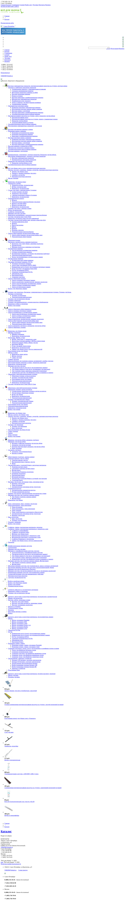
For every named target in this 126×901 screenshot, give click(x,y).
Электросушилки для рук (20, 460)
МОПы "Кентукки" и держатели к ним (24, 339)
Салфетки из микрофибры (20, 530)
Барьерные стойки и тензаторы (18, 591)
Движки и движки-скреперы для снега (24, 173)
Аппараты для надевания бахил (22, 451)
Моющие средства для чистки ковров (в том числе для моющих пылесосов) (32, 571)
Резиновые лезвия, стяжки (16, 643)
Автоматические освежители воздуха (23, 490)
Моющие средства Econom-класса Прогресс (22, 569)
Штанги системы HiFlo (19, 203)
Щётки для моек (13, 675)
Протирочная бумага (18, 475)
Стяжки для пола (13, 359)
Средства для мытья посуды (17, 577)
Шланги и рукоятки (14, 606)
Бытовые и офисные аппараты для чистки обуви (27, 443)
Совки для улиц (17, 357)
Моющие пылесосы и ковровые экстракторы (26, 247)
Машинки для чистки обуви (17, 441)
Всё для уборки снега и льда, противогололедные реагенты (26, 168)
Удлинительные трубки (15, 608)
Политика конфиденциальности (11, 864)
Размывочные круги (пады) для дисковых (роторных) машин (31, 267)
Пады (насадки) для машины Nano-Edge (24, 268)
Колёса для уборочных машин (17, 583)
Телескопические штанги (16, 198)
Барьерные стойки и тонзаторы (18, 304)
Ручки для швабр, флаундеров (21, 346)
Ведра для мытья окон (15, 210)
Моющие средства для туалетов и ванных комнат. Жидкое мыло (28, 561)
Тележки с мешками (14, 522)
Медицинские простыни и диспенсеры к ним (26, 537)
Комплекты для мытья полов (21, 336)
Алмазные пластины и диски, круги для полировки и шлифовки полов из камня (33, 648)
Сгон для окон (8, 732)
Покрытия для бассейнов (20, 121)
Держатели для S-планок (19, 193)
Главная (3, 5)
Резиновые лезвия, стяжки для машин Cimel (25, 647)
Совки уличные (13, 431)
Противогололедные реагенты (21, 176)
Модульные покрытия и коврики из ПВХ (25, 92)
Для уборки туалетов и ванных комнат (24, 497)
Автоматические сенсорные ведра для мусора (26, 487)
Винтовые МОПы (17, 344)
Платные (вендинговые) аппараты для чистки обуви (28, 446)
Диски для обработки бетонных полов (24, 650)
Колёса (10, 613)
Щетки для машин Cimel (19, 623)
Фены (13, 463)
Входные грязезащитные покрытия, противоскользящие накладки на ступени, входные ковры (37, 86)
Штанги (14, 200)
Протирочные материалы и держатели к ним (26, 535)
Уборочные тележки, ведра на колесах (24, 376)
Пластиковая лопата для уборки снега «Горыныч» (20, 718)
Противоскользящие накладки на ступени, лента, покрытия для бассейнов (31, 116)
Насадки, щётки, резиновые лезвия (19, 600)
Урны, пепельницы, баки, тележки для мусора (22, 504)
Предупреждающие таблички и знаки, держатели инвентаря (27, 362)
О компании (15, 5)
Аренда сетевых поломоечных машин (24, 285)
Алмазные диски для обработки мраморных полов (28, 655)
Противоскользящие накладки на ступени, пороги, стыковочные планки (35, 119)
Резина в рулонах (17, 96)
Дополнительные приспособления (22, 232)
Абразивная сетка (17, 273)
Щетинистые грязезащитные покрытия (24, 99)
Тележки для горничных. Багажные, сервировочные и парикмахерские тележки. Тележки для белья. (39, 292)
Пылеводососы (16, 245)
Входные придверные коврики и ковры (20, 129)
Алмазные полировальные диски (22, 652)
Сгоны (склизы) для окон (20, 192)
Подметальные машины (15, 258)
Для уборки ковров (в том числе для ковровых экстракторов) (31, 369)
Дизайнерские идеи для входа (21, 101)
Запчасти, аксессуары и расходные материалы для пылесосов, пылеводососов (32, 596)
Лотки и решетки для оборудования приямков (26, 102)
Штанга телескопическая (12, 760)
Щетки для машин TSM (19, 622)
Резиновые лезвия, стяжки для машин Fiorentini (27, 645)
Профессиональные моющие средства (20, 546)
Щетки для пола (17, 356)
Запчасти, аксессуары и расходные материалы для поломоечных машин (30, 617)
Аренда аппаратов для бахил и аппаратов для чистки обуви (27, 326)
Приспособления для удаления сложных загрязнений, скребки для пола (30, 361)
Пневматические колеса (15, 586)
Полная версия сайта (7, 23)
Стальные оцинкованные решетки (22, 91)
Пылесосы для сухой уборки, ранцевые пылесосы (27, 243)
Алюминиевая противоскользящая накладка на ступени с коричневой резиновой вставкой (32, 788)
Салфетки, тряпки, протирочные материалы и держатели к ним (28, 529)
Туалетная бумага (17, 480)
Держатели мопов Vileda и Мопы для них (25, 342)
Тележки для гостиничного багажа (19, 299)
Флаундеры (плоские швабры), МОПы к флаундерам (28, 341)
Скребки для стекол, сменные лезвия (19, 208)
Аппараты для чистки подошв (21, 445)
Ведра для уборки (17, 394)
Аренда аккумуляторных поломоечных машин (26, 283)
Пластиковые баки (14, 670)
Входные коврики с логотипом (18, 151)
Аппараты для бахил (14, 450)
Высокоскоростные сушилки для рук (23, 462)
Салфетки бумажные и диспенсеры (23, 539)
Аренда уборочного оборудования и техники (22, 309)
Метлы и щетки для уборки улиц (18, 415)
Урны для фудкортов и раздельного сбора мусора (27, 512)
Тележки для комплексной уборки (22, 377)
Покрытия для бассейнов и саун (22, 163)
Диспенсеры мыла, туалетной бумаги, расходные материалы (27, 465)
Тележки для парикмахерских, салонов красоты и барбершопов (28, 302)
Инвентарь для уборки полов (17, 331)
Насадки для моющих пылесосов (22, 605)
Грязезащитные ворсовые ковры (18, 106)
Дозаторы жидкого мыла (19, 467)
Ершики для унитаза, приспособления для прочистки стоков (27, 493)
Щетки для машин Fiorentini (20, 620)
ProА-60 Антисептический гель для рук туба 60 (19, 801)
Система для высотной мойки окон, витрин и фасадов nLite (27, 220)
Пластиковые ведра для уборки (18, 351)
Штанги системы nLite (19, 205)
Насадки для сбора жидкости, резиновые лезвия (27, 603)
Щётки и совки (13, 352)
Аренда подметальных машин (21, 287)
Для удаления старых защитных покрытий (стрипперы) (29, 371)
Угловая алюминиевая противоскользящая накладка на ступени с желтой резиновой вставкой (33, 704)
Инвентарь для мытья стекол (17, 182)
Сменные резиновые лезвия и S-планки (24, 195)
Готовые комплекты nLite (20, 222)
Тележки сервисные (14, 300)
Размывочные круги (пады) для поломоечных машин (28, 633)
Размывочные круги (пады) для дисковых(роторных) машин (31, 635)
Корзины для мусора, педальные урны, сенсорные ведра (26, 482)
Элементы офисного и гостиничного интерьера (23, 589)
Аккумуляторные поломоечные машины (24, 250)
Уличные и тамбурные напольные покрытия (22, 87)
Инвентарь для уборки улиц (17, 413)
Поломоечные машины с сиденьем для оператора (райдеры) (31, 253)
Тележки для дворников (15, 425)
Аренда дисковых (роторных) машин (23, 280)
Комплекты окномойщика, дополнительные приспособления (27, 215)
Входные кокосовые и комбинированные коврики (27, 97)
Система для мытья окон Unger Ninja (19, 217)
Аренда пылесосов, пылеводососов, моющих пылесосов (29, 282)
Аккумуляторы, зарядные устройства (19, 658)
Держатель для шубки (11, 746)
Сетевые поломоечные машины (22, 252)
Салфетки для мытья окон (16, 212)
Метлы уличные (13, 178)
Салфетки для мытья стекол (20, 532)
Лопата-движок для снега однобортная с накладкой (20, 690)
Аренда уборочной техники (17, 278)
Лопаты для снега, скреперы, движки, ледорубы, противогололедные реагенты (33, 170)
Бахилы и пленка (17, 453)
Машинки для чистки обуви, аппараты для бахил (23, 440)
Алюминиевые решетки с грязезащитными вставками (29, 89)
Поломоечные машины (15, 248)
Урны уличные (12, 434)
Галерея (22, 5)
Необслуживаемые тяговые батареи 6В (24, 667)
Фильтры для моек (14, 677)
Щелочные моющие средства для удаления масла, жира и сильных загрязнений (33, 566)
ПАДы (10, 632)
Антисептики (12, 547)
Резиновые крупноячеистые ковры (23, 133)
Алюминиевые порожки (19, 104)
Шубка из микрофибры (11, 815)
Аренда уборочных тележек (17, 327)
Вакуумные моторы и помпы (17, 611)
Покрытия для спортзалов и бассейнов (20, 161)
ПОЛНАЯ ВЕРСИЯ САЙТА (10, 6)
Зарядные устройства (18, 668)
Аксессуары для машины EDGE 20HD (24, 265)
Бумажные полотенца (18, 473)
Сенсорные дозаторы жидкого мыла (23, 468)
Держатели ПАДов (14, 630)
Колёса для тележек (14, 305)
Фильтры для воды (18, 230)
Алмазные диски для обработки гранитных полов (27, 657)
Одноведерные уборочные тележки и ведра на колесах (29, 391)
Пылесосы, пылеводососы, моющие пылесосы (22, 242)
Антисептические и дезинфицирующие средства (27, 552)
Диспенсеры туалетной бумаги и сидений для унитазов (29, 478)
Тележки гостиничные (15, 294)
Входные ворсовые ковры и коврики (19, 138)
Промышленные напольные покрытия (24, 159)
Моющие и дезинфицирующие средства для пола (23, 551)
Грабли (10, 433)
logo (2, 862)
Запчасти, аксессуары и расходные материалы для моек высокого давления (31, 673)
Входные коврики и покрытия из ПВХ (20, 146)
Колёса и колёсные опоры (16, 581)
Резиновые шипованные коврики (22, 134)
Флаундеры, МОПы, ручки (16, 337)
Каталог (8, 5)
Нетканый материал (18, 477)
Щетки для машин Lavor (19, 628)
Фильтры (11, 610)
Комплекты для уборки (15, 500)
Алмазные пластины (18, 277)
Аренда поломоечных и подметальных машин (22, 312)
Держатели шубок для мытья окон (22, 185)
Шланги (14, 228)
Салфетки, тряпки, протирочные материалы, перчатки (25, 527)
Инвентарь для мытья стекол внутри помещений (23, 218)
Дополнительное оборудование (22, 237)
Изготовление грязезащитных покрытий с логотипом (25, 126)
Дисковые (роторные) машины (21, 263)
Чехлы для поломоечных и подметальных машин (27, 257)
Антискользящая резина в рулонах (22, 122)
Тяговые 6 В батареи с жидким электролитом (26, 662)
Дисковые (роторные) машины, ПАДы (20, 262)
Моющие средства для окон (16, 213)
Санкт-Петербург (9, 26)
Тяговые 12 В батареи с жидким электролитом (26, 660)
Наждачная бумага (17, 275)
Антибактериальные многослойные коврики (26, 114)
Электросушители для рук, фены (18, 458)
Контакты (42, 5)
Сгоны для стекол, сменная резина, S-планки (22, 190)
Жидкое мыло (16, 470)
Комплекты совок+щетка (20, 354)
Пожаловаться (5, 72)
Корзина (48, 5)
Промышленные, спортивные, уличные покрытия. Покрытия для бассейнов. (32, 154)
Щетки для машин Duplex (20, 627)
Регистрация (115, 48)
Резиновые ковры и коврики (17, 131)
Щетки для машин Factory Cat (21, 625)
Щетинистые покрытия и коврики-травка (21, 148)
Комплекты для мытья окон (20, 188)
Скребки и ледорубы (18, 175)
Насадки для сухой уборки (20, 601)
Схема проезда (22, 870)
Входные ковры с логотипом (21, 111)
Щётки (14, 227)
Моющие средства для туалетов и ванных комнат (23, 495)
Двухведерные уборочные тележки (23, 393)
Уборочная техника (14, 240)
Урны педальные (17, 485)
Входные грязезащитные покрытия (23, 158)
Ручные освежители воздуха (21, 492)
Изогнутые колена (17, 225)
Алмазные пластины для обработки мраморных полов (29, 653)
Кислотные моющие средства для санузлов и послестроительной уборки (31, 567)
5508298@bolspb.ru (7, 76)
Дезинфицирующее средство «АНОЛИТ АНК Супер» (21, 774)
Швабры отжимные (14, 332)
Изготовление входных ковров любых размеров (27, 109)
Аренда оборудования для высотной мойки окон (23, 233)
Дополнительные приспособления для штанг (26, 202)
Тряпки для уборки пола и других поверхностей (27, 349)
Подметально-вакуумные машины (22, 260)
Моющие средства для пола (16, 366)
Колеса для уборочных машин (17, 288)
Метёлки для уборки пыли (20, 534)
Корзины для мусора (18, 483)
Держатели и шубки (14, 183)
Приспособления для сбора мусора (19, 429)
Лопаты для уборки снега (20, 171)
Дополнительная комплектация (22, 255)
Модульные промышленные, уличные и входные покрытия (26, 156)
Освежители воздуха (14, 488)
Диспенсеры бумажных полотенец (23, 472)
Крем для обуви (17, 448)
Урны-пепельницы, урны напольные (19, 505)
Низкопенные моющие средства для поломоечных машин (26, 572)
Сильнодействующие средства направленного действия (25, 574)
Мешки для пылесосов (15, 598)
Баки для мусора (17, 428)
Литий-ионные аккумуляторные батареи (24, 663)
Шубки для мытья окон (19, 187)
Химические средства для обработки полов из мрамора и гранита (32, 372)
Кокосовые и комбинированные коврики (25, 136)
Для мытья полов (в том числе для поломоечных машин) (30, 367)
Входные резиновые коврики (21, 94)
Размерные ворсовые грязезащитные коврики (26, 107)
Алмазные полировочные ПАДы (22, 272)
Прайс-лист (28, 5)
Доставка (35, 5)
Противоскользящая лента (20, 117)
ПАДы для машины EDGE (20, 270)
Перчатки (11, 542)
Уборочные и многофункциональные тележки (22, 374)
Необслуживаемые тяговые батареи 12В (24, 665)
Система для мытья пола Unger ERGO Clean (22, 384)
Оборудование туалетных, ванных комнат (21, 457)
